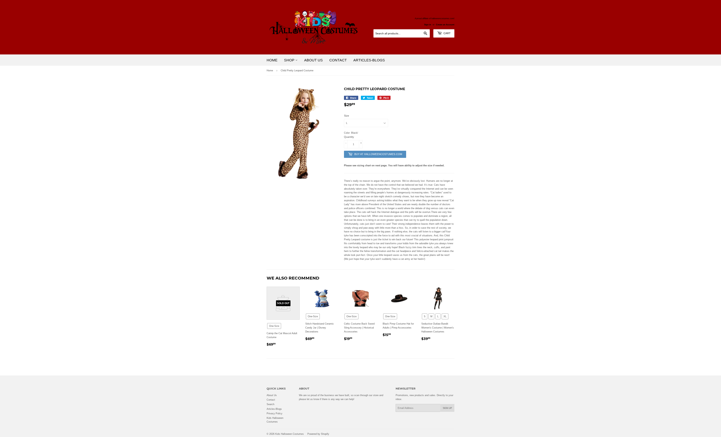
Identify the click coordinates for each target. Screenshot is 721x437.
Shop (289, 60)
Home (272, 60)
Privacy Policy (274, 413)
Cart (447, 33)
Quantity (349, 136)
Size (346, 115)
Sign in (427, 24)
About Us (313, 60)
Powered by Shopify (318, 433)
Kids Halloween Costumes (289, 433)
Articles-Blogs (369, 60)
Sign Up (447, 408)
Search (270, 404)
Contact (338, 60)
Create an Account (445, 24)
